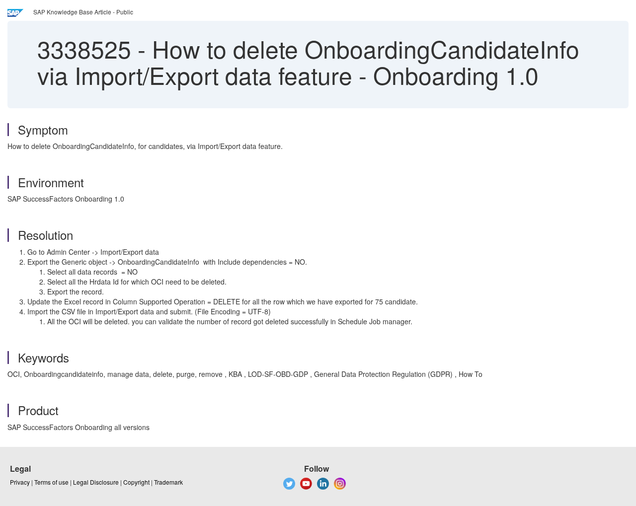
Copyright (136, 482)
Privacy (20, 482)
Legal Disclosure (96, 482)
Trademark (168, 482)
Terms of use (51, 482)
